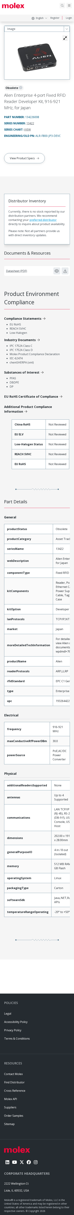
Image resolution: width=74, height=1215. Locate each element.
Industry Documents (20, 340)
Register (54, 17)
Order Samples (13, 1116)
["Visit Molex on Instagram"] (35, 1162)
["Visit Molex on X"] (21, 1162)
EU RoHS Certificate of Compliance (31, 396)
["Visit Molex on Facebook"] (28, 1162)
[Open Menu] (69, 5)
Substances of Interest (21, 372)
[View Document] (56, 270)
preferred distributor (43, 220)
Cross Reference (14, 1091)
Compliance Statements (22, 318)
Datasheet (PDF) (16, 271)
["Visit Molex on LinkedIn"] (7, 1162)
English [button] (40, 18)
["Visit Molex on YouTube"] (14, 1162)
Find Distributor (14, 1082)
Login (69, 17)
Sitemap (9, 1124)
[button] (65, 38)
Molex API (10, 1099)
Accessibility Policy (16, 1022)
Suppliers (10, 1107)
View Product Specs (22, 158)
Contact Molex (13, 1074)
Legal (7, 1013)
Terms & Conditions (17, 1038)
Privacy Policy (12, 1030)
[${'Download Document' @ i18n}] (65, 270)
